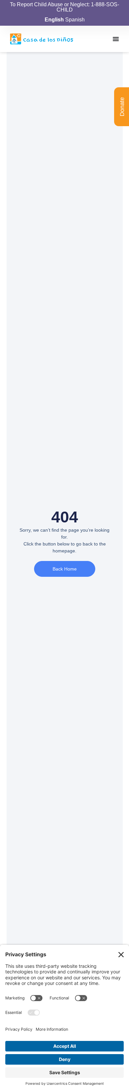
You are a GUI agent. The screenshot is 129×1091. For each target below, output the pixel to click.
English (54, 19)
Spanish (75, 19)
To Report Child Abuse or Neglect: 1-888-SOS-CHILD (64, 7)
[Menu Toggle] (115, 39)
